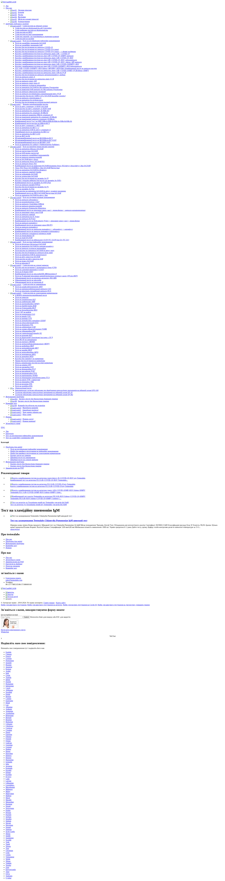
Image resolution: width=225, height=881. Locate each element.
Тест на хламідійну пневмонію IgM (20, 438)
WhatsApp (5, 632)
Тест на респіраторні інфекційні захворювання (24, 436)
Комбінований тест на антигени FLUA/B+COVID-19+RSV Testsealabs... (39, 480)
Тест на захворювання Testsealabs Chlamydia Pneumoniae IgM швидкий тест (48, 520)
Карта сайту (61, 603)
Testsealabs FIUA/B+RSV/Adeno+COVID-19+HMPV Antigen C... (35, 498)
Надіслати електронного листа (13, 630)
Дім (7, 431)
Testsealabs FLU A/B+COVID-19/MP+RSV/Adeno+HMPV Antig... (36, 492)
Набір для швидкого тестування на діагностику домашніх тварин (124, 605)
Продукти (10, 434)
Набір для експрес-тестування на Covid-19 (80, 605)
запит (12, 529)
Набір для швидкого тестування (13, 605)
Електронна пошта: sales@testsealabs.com (14, 579)
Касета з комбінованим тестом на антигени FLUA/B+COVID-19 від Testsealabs (41, 486)
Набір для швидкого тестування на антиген (44, 605)
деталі (17, 529)
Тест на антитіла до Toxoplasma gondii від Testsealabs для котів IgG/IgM (38, 505)
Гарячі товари (48, 603)
